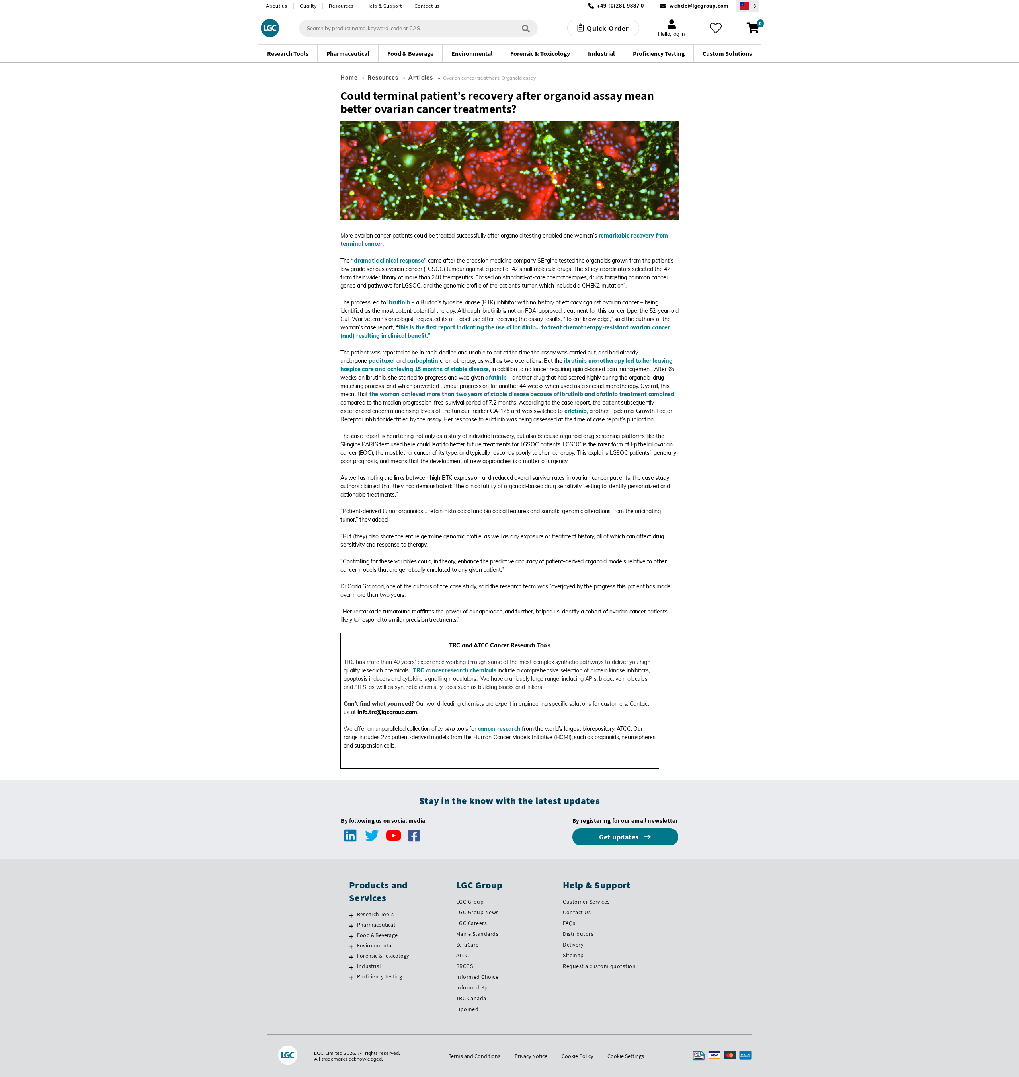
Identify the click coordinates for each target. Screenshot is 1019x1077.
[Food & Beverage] (351, 936)
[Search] (526, 28)
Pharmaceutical (376, 924)
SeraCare (467, 944)
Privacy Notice (531, 1055)
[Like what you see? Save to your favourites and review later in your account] (716, 28)
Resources (341, 6)
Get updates (619, 836)
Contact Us (577, 912)
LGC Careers (471, 923)
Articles (420, 77)
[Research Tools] (351, 915)
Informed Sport (476, 987)
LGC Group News (477, 912)
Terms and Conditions (474, 1055)
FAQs (569, 923)
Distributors (578, 933)
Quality (308, 6)
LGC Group (470, 901)
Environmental (375, 945)
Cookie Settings (625, 1055)
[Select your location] (747, 6)
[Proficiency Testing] (351, 977)
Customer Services (586, 901)
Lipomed (467, 1009)
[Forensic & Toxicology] (351, 956)
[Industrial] (351, 967)
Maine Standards (477, 933)
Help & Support (384, 6)
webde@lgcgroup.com (699, 6)
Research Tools (375, 914)
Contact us (427, 6)
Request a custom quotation (599, 966)
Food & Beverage (377, 935)
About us (276, 6)
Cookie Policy (577, 1055)
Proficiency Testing (379, 976)
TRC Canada (471, 998)
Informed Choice (477, 976)
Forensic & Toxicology (383, 955)
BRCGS (464, 966)
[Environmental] (351, 946)
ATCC (462, 955)
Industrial (369, 966)
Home (349, 77)
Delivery (573, 944)
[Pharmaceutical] (351, 925)
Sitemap (573, 955)
